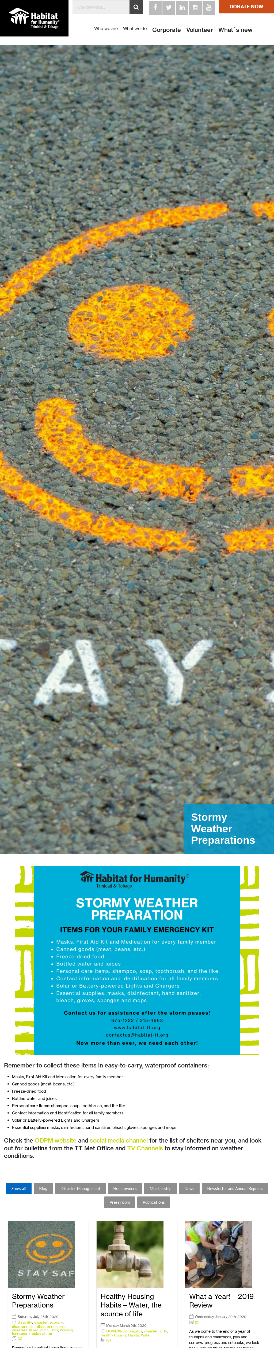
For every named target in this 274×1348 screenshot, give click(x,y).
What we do (135, 28)
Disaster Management (80, 1188)
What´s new (235, 30)
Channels (150, 1148)
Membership (161, 1188)
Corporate (166, 30)
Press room (119, 1202)
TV (131, 1148)
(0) (20, 1338)
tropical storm (40, 1333)
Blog (43, 1188)
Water (146, 1335)
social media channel (119, 1140)
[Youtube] (208, 7)
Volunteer (199, 30)
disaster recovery (48, 1322)
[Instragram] (194, 7)
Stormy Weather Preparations (38, 1300)
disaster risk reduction (30, 1330)
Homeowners (125, 1188)
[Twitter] (168, 7)
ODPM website (56, 1140)
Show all (19, 1188)
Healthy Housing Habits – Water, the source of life (131, 1305)
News (189, 1188)
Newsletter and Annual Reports (235, 1188)
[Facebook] (154, 7)
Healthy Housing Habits (120, 1335)
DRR (54, 1330)
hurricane (19, 1333)
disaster (151, 1331)
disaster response (52, 1326)
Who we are (106, 28)
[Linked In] (181, 7)
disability (25, 1322)
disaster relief (23, 1326)
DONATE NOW (246, 6)
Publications (154, 1202)
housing (66, 1330)
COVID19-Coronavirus (124, 1331)
